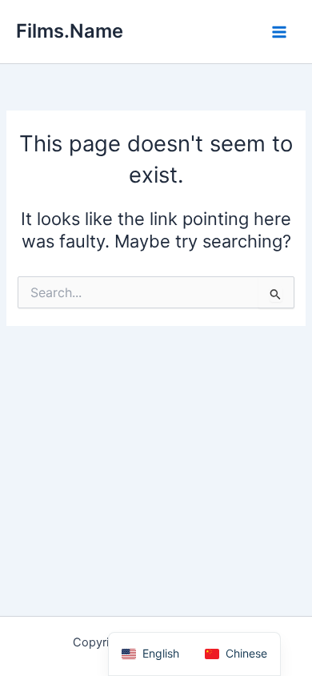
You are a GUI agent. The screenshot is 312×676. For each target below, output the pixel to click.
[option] (236, 654)
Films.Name (69, 30)
